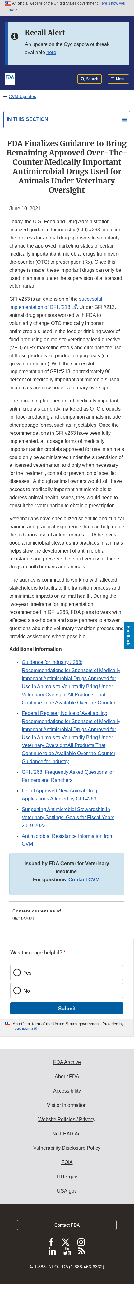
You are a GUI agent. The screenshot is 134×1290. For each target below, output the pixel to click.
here (51, 52)
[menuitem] (66, 917)
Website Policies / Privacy (66, 1119)
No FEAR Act (67, 1133)
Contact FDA (67, 1225)
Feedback (128, 635)
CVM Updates (22, 96)
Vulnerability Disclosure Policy (66, 1148)
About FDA (67, 1076)
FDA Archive (67, 1062)
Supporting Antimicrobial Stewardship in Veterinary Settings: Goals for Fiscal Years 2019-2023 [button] (68, 817)
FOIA (67, 1162)
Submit (67, 1008)
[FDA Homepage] (10, 78)
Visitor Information (67, 1105)
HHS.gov (67, 1176)
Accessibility (67, 1090)
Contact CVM (83, 879)
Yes (27, 972)
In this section (27, 119)
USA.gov (67, 1191)
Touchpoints (23, 1028)
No (26, 990)
